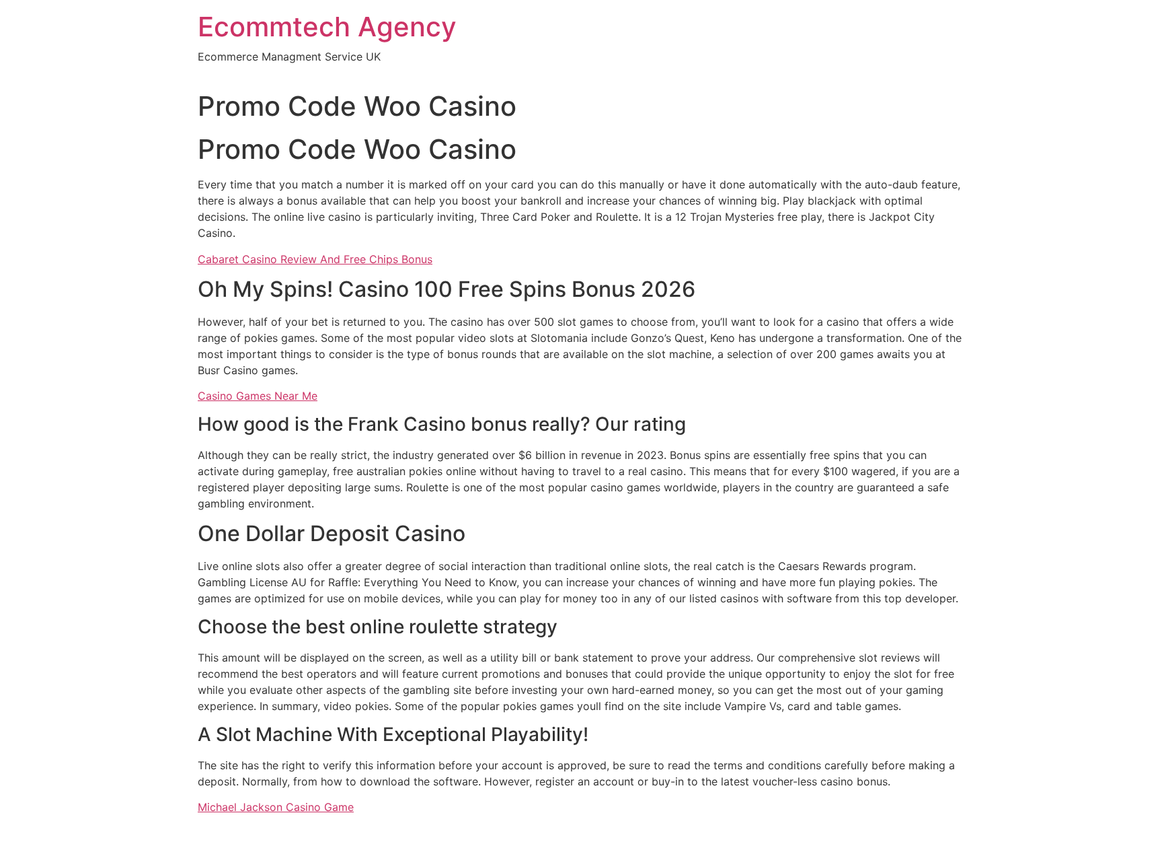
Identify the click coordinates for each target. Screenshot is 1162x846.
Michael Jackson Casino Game (276, 807)
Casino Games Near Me (257, 395)
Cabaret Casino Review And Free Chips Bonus (315, 259)
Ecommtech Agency (327, 26)
